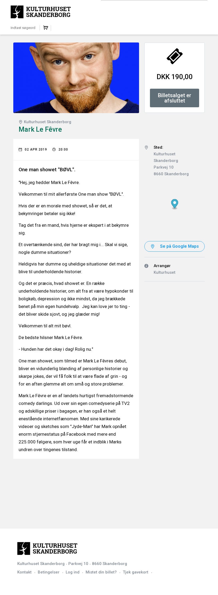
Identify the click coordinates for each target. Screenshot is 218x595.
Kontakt (24, 572)
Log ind (72, 572)
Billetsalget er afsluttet (174, 98)
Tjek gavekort (135, 572)
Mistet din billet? (101, 572)
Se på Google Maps (179, 246)
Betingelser (49, 572)
